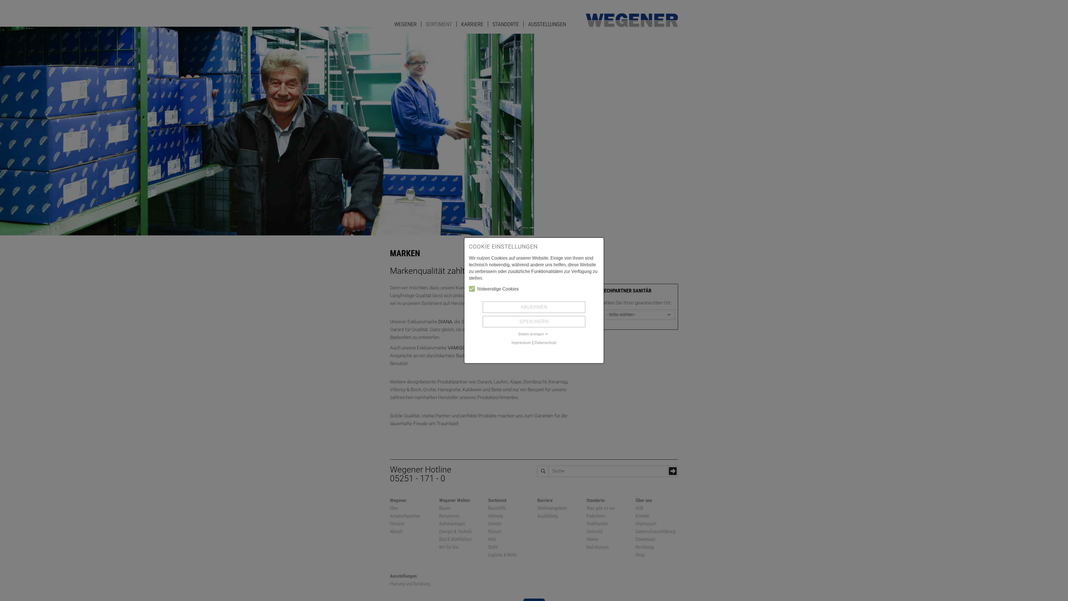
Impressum (521, 342)
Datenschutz (546, 342)
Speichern (534, 321)
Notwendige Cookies (498, 289)
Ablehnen (534, 307)
